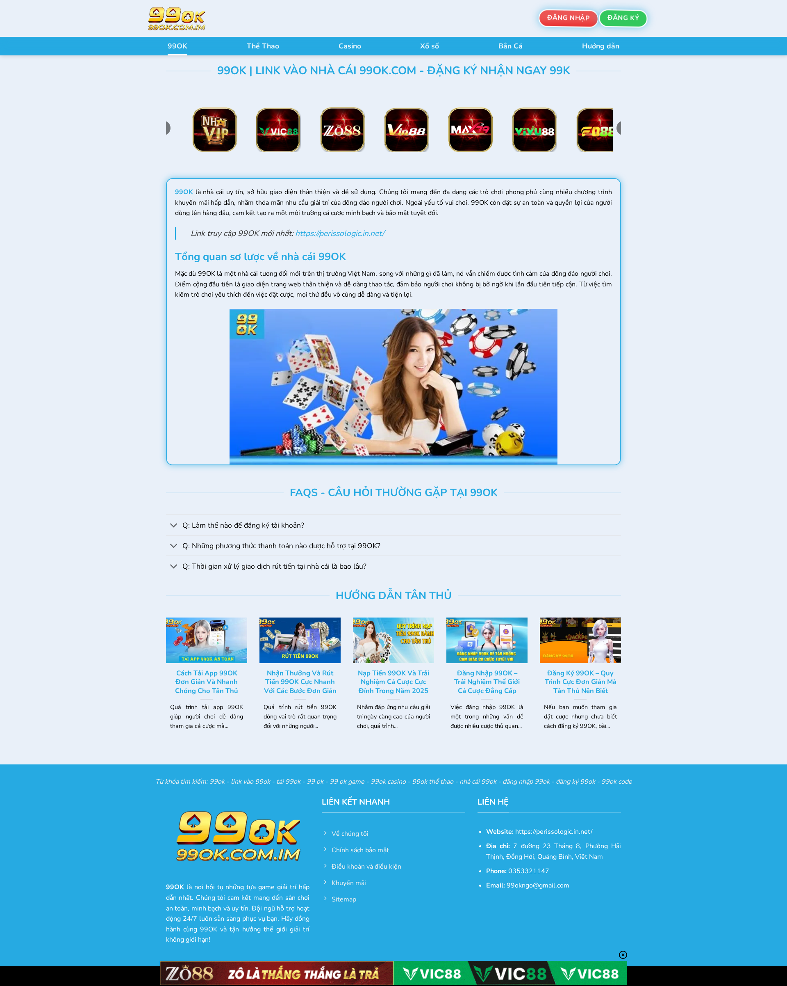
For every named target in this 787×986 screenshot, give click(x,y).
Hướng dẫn (600, 46)
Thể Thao (263, 46)
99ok (217, 781)
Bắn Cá (510, 46)
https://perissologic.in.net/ (339, 233)
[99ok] (184, 18)
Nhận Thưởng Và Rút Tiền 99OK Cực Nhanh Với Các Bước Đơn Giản (300, 682)
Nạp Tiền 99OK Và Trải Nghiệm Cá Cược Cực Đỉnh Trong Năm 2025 (393, 682)
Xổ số (429, 46)
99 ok (315, 781)
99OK (177, 46)
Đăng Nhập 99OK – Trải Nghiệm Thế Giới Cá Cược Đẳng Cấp (487, 682)
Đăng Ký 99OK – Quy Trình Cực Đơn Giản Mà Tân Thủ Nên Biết (580, 682)
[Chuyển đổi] (174, 526)
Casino (350, 46)
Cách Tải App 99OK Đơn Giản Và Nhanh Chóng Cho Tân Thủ (206, 682)
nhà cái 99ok (477, 781)
